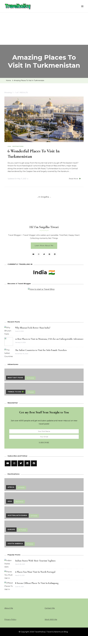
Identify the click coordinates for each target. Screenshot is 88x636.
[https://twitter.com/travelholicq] (21, 463)
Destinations (17, 146)
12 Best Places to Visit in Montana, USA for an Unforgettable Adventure (49, 339)
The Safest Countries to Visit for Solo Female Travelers (41, 350)
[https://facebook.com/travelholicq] (34, 463)
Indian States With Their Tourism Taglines (35, 560)
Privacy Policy (10, 619)
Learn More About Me (44, 246)
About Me (8, 608)
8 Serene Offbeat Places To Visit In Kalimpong (36, 583)
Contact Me (50, 608)
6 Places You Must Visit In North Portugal (35, 571)
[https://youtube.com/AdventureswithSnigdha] (8, 463)
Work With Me (51, 619)
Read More (73, 179)
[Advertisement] (44, 29)
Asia (9, 146)
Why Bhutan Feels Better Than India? (32, 327)
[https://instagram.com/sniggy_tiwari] (14, 463)
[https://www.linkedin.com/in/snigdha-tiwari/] (27, 463)
